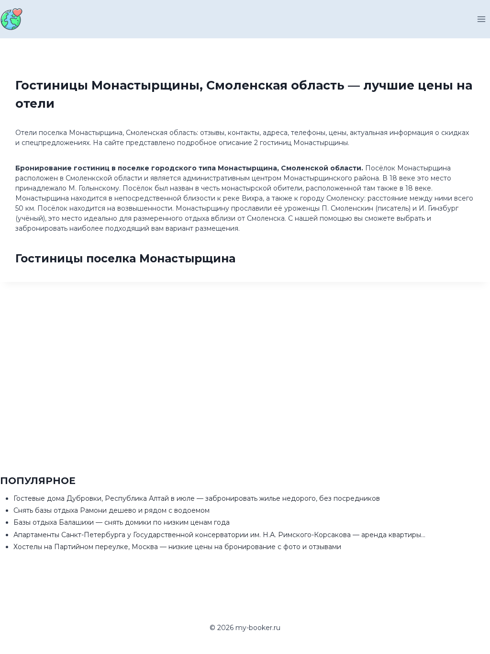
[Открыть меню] (481, 18)
